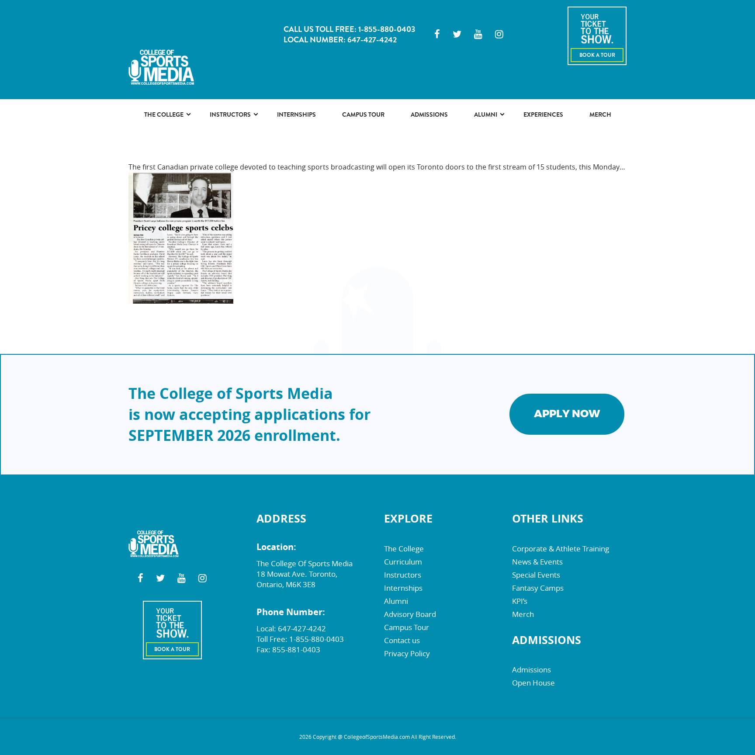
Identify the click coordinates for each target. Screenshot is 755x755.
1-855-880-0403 (386, 29)
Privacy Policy (407, 653)
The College (164, 114)
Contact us (402, 640)
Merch (600, 114)
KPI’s (519, 601)
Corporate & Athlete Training (560, 549)
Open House (533, 683)
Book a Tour (597, 55)
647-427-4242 (372, 39)
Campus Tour (363, 114)
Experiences (543, 114)
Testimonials (493, 153)
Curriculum (162, 140)
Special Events (536, 575)
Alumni (485, 114)
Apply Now (567, 414)
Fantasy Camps (538, 588)
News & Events (537, 562)
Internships (296, 114)
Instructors (230, 114)
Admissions (429, 114)
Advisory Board (234, 140)
